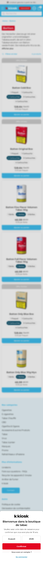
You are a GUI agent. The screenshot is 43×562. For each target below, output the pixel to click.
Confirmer (21, 546)
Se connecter (21, 557)
